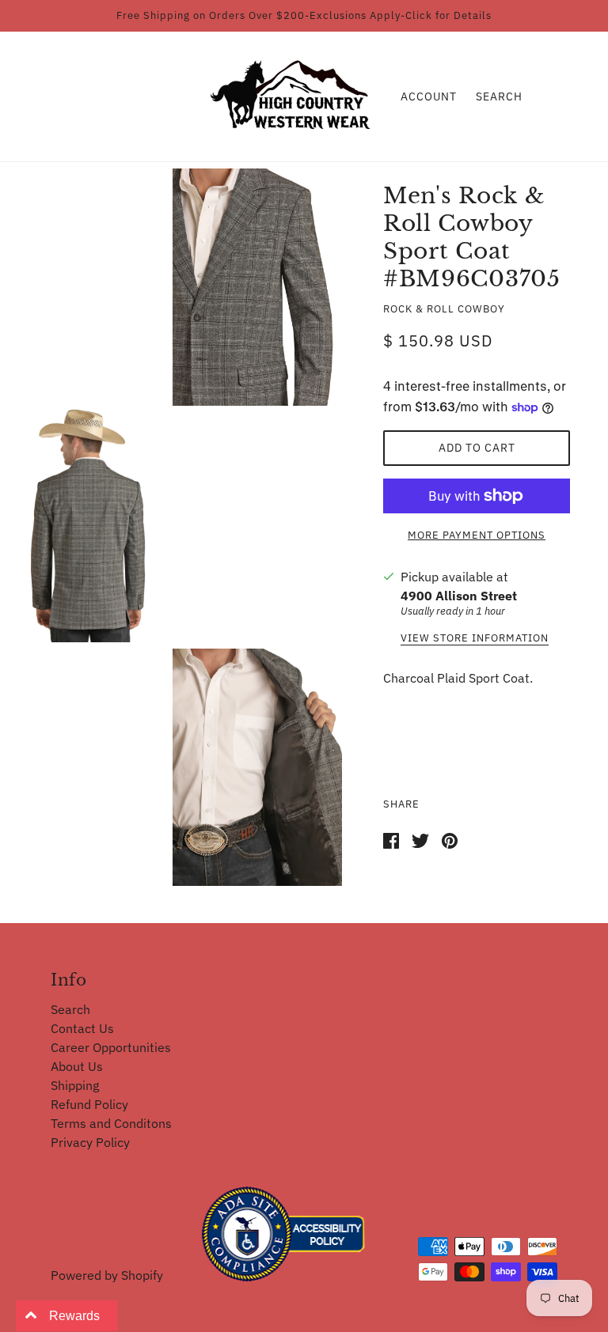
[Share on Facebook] (391, 839)
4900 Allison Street (459, 596)
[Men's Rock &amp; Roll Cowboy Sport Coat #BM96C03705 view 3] (257, 767)
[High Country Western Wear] (296, 95)
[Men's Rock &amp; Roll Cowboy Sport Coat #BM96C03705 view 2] (88, 524)
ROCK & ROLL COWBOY (444, 309)
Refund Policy (89, 1104)
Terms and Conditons (111, 1123)
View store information (475, 639)
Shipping (75, 1085)
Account (429, 96)
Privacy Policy (90, 1142)
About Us (77, 1066)
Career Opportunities (111, 1047)
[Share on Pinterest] (450, 839)
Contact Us (82, 1028)
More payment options (476, 535)
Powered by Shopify (107, 1275)
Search (499, 96)
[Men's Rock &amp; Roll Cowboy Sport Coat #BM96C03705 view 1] (257, 287)
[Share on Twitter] (420, 839)
